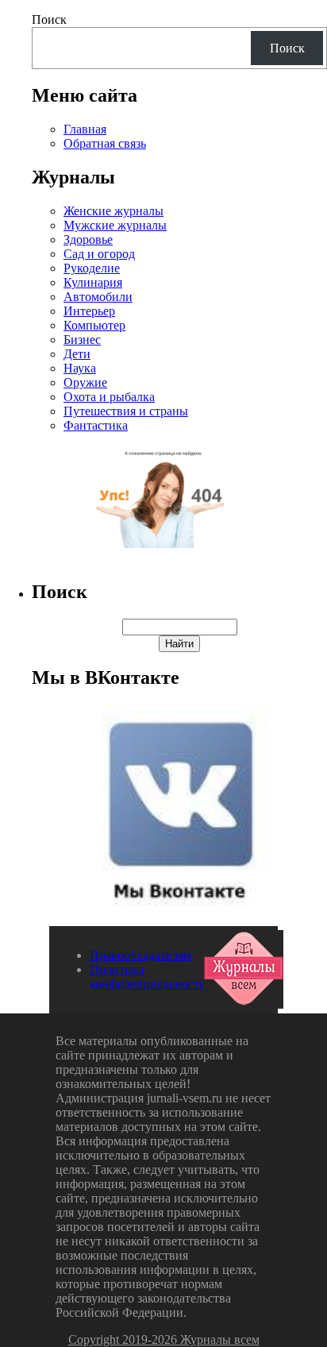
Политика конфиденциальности (148, 976)
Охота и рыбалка (109, 396)
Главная (84, 129)
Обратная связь (104, 143)
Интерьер (89, 311)
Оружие (85, 382)
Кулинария (92, 282)
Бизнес (82, 339)
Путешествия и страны (125, 411)
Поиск (49, 19)
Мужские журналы (115, 225)
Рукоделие (91, 268)
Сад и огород (99, 254)
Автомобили (98, 296)
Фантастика (95, 425)
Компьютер (94, 325)
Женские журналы (113, 211)
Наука (79, 368)
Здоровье (88, 239)
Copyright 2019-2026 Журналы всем (164, 1339)
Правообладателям (140, 955)
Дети (76, 354)
